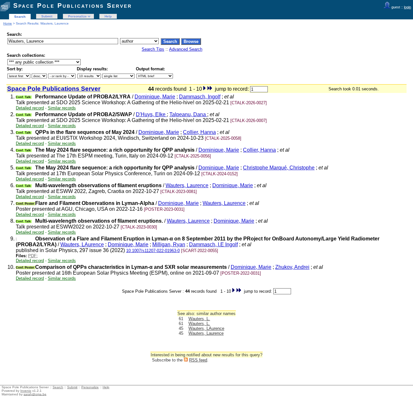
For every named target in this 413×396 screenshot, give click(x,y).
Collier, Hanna (199, 132)
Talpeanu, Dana (188, 114)
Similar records (62, 108)
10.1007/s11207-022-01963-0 (153, 250)
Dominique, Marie (155, 96)
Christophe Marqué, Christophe (279, 167)
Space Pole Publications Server (72, 5)
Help (108, 16)
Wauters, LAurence (82, 244)
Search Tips (153, 49)
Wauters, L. (199, 318)
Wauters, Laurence (187, 185)
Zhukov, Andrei (292, 267)
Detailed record (30, 108)
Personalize (77, 16)
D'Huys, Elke (151, 114)
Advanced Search (185, 49)
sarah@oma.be (35, 394)
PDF (32, 255)
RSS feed (198, 360)
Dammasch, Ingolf (199, 96)
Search (19, 16)
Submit (46, 16)
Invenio (25, 390)
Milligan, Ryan (168, 244)
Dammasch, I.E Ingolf (213, 244)
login (407, 7)
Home (7, 23)
